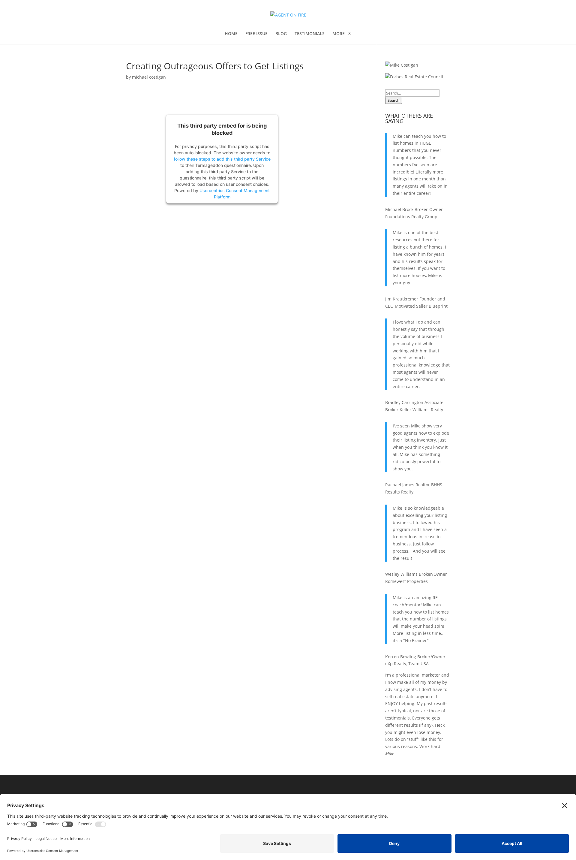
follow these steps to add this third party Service (222, 158)
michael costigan (149, 77)
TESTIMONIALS (310, 34)
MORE (338, 34)
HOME (231, 34)
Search (394, 100)
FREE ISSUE (256, 34)
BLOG (281, 34)
